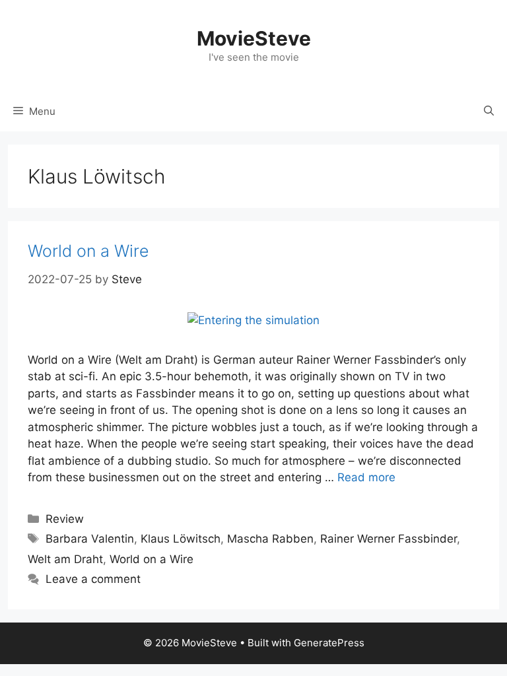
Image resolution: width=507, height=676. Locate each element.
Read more (366, 477)
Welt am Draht (65, 559)
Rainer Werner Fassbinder (388, 538)
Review (65, 518)
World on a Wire (88, 251)
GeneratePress (329, 642)
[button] (489, 111)
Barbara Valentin (90, 538)
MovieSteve (254, 38)
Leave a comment (93, 579)
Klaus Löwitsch (180, 538)
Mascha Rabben (270, 538)
